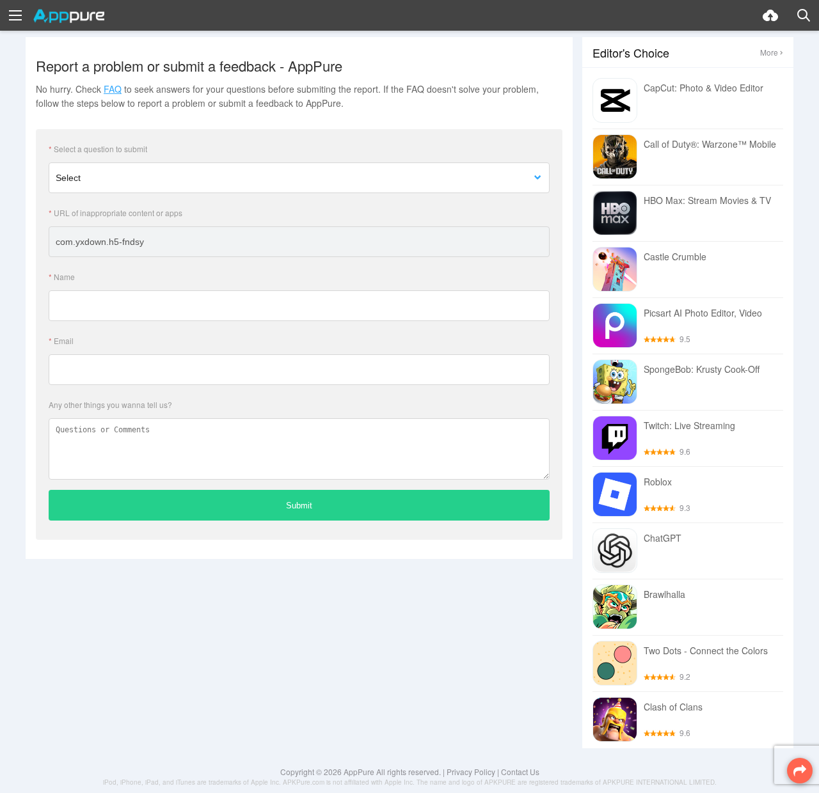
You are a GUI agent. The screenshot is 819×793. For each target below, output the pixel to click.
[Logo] (68, 16)
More (769, 52)
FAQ (113, 88)
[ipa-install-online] (770, 15)
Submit (299, 505)
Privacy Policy (471, 771)
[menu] (15, 15)
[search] (803, 15)
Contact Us (520, 771)
